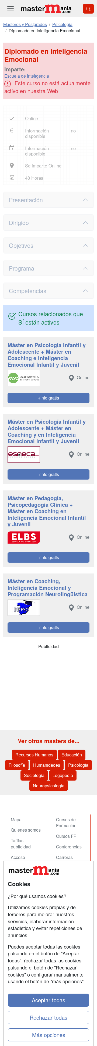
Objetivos (21, 245)
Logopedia (63, 775)
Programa (21, 268)
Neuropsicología (48, 785)
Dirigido (19, 222)
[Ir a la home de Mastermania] (46, 8)
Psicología (78, 765)
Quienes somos (26, 830)
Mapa (16, 819)
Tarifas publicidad (21, 843)
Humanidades (46, 765)
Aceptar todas (48, 1000)
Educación (71, 755)
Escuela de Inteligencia (26, 76)
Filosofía (17, 765)
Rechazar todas (48, 1017)
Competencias (27, 290)
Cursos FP (66, 836)
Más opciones (48, 1035)
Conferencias (69, 847)
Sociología (34, 775)
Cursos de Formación (66, 822)
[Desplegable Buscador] (88, 9)
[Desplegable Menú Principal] (10, 8)
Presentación (26, 199)
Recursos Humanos (34, 755)
